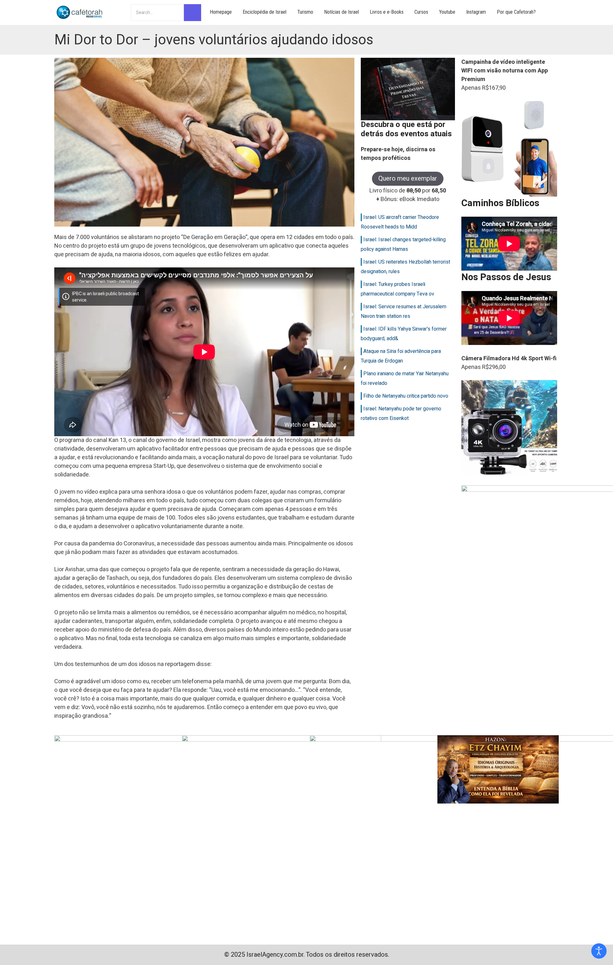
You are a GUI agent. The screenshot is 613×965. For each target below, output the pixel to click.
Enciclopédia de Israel (264, 12)
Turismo (305, 12)
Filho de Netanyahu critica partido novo (405, 396)
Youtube (447, 12)
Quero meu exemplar (407, 178)
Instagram (476, 12)
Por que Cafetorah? (516, 12)
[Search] (192, 12)
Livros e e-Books (387, 12)
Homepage (221, 12)
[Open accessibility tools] (599, 951)
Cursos (421, 12)
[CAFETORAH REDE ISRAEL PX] (80, 12)
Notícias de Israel (341, 12)
